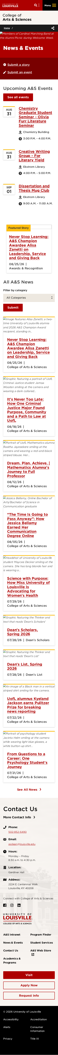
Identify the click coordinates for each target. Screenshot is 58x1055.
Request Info (29, 995)
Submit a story (18, 64)
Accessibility (11, 1019)
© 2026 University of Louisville (22, 1011)
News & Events (13, 942)
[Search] (37, 5)
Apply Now (29, 985)
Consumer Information (37, 1029)
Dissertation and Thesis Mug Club (34, 188)
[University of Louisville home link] (11, 5)
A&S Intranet (11, 934)
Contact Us (10, 950)
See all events (18, 97)
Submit (13, 307)
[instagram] (12, 905)
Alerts (6, 1027)
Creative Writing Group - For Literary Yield (34, 155)
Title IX (34, 1038)
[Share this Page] (52, 28)
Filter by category (15, 290)
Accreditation (38, 1019)
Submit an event (19, 72)
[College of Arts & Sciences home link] (18, 918)
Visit (28, 975)
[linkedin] (19, 905)
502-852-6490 (17, 832)
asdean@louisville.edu (21, 844)
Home (7, 28)
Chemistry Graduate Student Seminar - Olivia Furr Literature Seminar (35, 117)
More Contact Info (17, 817)
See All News (27, 789)
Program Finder (40, 934)
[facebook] (4, 905)
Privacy (7, 1038)
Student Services (41, 942)
